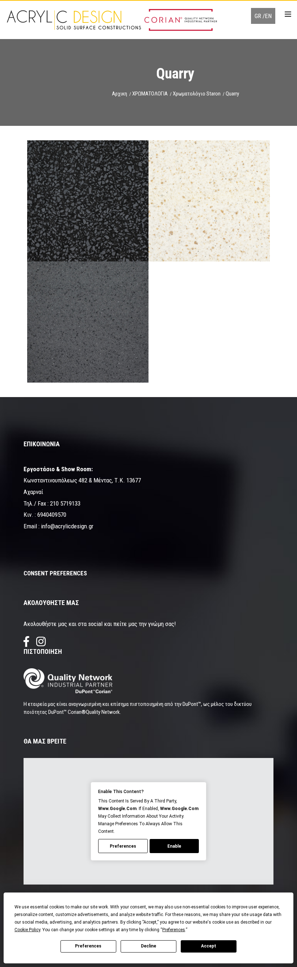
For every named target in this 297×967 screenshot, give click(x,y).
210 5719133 (65, 503)
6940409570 (51, 514)
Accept (208, 946)
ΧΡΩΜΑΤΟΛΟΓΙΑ (150, 93)
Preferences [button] (173, 929)
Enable (174, 846)
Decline (148, 946)
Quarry (232, 93)
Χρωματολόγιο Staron (197, 93)
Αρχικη (119, 93)
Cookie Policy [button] (27, 929)
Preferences (88, 946)
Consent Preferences (55, 573)
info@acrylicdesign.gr (67, 526)
